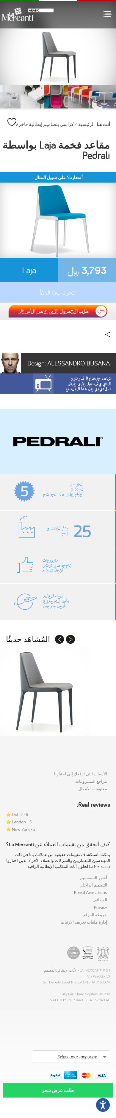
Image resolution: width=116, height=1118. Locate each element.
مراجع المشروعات (91, 781)
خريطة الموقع (95, 914)
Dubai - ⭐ (17, 814)
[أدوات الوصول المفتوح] (103, 1105)
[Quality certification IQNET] (73, 954)
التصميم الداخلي (93, 884)
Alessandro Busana (68, 363)
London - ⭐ (19, 821)
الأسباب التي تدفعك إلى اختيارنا (80, 773)
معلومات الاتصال (92, 788)
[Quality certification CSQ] (88, 954)
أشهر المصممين (93, 877)
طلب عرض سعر (58, 1090)
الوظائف (100, 899)
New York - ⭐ (20, 829)
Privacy (100, 907)
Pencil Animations (90, 892)
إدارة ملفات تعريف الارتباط (84, 921)
